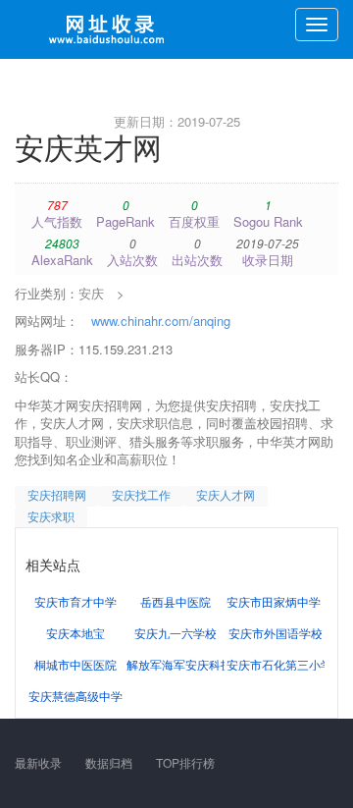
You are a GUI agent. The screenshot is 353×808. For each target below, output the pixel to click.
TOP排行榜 (185, 762)
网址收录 (108, 29)
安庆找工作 (141, 494)
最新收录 (38, 762)
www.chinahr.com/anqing (160, 320)
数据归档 (108, 762)
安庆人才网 (225, 494)
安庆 (91, 293)
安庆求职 (51, 516)
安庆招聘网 (56, 494)
